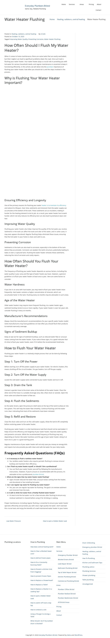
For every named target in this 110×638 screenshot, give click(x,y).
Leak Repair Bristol (64, 564)
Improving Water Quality (19, 39)
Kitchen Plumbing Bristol (67, 577)
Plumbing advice (88, 567)
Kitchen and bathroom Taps (92, 563)
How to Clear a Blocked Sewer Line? (41, 552)
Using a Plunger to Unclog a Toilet (40, 615)
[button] (104, 7)
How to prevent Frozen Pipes (41, 576)
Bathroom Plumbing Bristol (67, 568)
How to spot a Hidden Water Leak (55, 521)
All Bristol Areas (63, 602)
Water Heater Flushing (52, 39)
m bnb (43, 34)
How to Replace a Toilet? (39, 585)
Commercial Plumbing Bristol (68, 581)
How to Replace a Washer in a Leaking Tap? (41, 590)
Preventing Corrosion (36, 39)
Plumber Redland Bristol (67, 594)
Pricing (91, 4)
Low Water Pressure (13, 521)
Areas (82, 4)
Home (64, 4)
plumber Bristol (38, 474)
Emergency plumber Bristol (92, 547)
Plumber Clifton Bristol (66, 589)
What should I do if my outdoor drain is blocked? (42, 622)
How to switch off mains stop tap (41, 604)
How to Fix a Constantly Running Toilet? (39, 563)
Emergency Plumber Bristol (68, 555)
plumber (50, 67)
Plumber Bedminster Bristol (68, 598)
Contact (98, 10)
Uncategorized (87, 584)
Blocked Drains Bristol (66, 559)
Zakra (69, 635)
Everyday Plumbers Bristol (37, 6)
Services (72, 4)
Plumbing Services (89, 571)
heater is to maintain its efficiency (54, 205)
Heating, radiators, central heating (24, 34)
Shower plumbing (88, 575)
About (99, 4)
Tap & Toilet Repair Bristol (67, 572)
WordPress (78, 635)
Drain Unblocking (88, 543)
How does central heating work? (42, 547)
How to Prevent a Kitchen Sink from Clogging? (41, 570)
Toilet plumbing (88, 580)
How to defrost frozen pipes (40, 558)
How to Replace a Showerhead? (42, 580)
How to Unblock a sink (38, 610)
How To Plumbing (88, 558)
